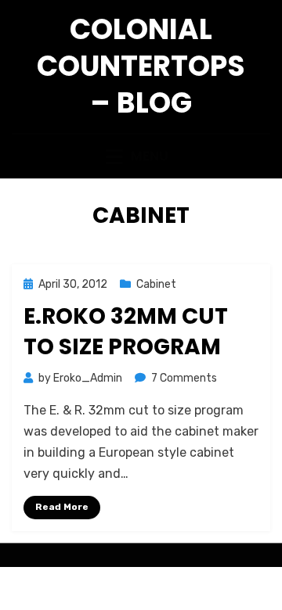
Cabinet (156, 284)
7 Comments (184, 378)
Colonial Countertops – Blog (141, 66)
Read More (62, 506)
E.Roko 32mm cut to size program (126, 331)
